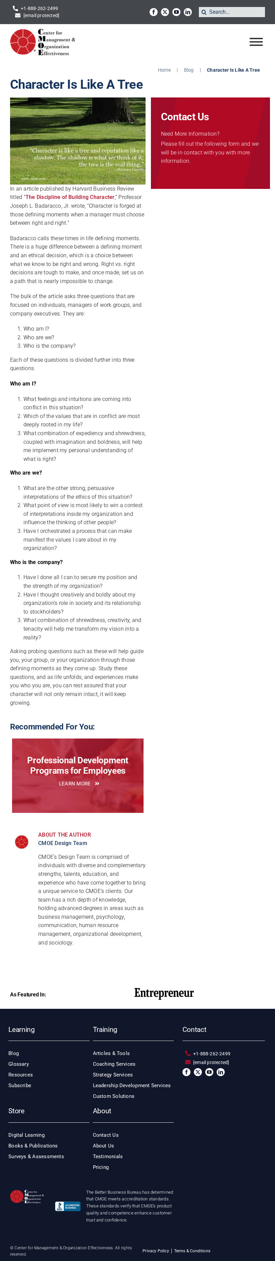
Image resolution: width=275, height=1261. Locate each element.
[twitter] (165, 12)
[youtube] (176, 12)
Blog (189, 70)
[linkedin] (188, 12)
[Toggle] (256, 42)
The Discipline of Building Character (70, 197)
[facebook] (154, 12)
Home (164, 70)
